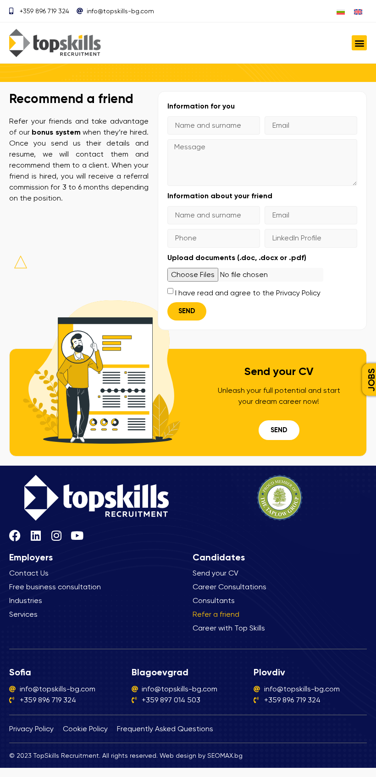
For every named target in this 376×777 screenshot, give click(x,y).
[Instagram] (56, 535)
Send (279, 430)
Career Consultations (229, 586)
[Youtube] (77, 535)
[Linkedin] (35, 535)
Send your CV (215, 573)
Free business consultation (55, 586)
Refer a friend (216, 614)
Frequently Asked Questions (165, 728)
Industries (25, 600)
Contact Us (29, 573)
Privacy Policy (31, 728)
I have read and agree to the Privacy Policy (248, 292)
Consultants (214, 600)
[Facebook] (15, 535)
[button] (359, 42)
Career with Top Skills (229, 628)
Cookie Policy (85, 728)
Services (23, 614)
